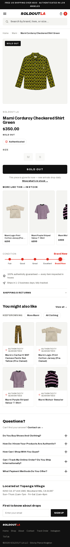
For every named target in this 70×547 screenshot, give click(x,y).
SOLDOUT (33, 13)
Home (5, 33)
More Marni (33, 315)
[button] (5, 14)
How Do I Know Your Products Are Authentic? (29, 443)
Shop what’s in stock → (35, 181)
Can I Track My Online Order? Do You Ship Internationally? (27, 461)
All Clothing (52, 315)
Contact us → (35, 427)
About (21, 531)
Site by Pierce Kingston (41, 543)
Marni (14, 33)
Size (5, 150)
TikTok (6, 536)
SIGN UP (59, 513)
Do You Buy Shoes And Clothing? (22, 435)
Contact (30, 531)
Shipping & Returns (17, 293)
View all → (61, 307)
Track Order (42, 531)
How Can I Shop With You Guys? (21, 451)
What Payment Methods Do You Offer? (25, 471)
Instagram (55, 531)
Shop (13, 531)
